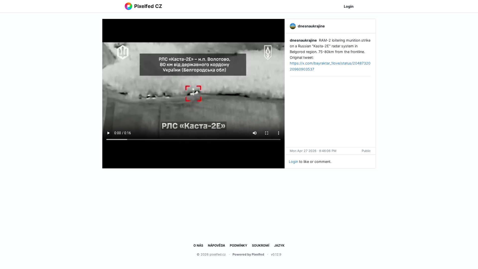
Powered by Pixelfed (248, 254)
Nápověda (216, 245)
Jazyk (279, 245)
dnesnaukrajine (303, 40)
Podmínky (238, 245)
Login (349, 6)
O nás (198, 245)
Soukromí (260, 245)
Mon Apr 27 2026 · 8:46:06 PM (313, 151)
